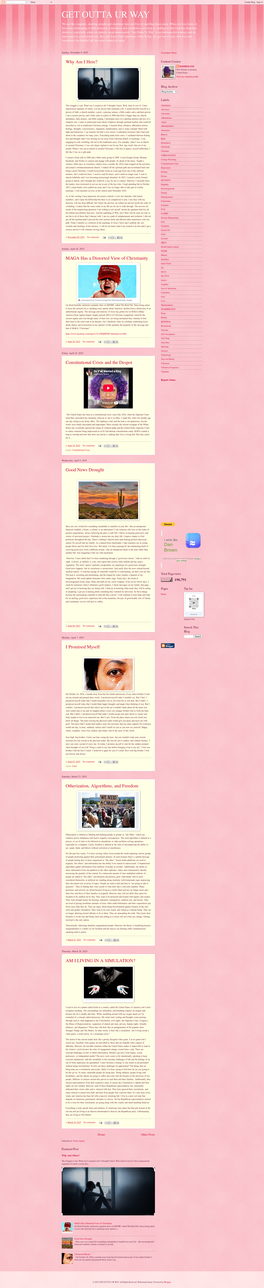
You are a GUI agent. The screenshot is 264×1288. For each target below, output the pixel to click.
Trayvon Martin (167, 359)
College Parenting (168, 159)
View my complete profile (187, 76)
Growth (164, 238)
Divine (164, 176)
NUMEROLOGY (168, 309)
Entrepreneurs (167, 196)
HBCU (164, 242)
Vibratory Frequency (170, 367)
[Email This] (109, 237)
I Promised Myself (83, 646)
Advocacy (165, 109)
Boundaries (166, 142)
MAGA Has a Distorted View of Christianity (107, 258)
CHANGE (165, 146)
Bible (163, 138)
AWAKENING (167, 126)
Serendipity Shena (169, 52)
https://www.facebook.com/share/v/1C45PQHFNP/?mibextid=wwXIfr (96, 333)
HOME (164, 250)
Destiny (164, 171)
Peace (163, 313)
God (163, 221)
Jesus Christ (166, 263)
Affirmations (166, 117)
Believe (164, 134)
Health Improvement (170, 246)
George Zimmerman (169, 217)
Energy (164, 192)
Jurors (163, 271)
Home (101, 1134)
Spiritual (165, 346)
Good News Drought (85, 469)
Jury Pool (165, 275)
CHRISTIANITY (168, 155)
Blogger (167, 1282)
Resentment (166, 325)
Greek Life (165, 230)
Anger (163, 121)
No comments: (93, 237)
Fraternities (166, 201)
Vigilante (165, 371)
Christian (165, 151)
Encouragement (167, 188)
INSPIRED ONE (186, 66)
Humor (164, 255)
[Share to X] (115, 237)
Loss (163, 296)
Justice (164, 280)
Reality (164, 317)
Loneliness (165, 292)
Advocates (165, 113)
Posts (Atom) (79, 1140)
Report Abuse (168, 380)
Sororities (165, 342)
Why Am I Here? (81, 61)
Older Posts (148, 1134)
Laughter (165, 284)
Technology (166, 354)
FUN (163, 209)
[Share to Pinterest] (121, 237)
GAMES (164, 213)
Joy (162, 267)
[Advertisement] (176, 401)
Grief (74, 766)
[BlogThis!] (112, 237)
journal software (188, 559)
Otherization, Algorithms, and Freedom (102, 785)
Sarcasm (164, 329)
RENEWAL (166, 321)
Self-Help (165, 338)
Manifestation (167, 305)
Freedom (165, 205)
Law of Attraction (168, 288)
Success (164, 350)
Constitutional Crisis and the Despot (99, 362)
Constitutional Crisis (81, 449)
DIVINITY (166, 180)
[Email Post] (104, 237)
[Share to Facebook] (118, 237)
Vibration (165, 363)
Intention (165, 259)
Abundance (166, 105)
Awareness (165, 130)
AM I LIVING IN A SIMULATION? (100, 960)
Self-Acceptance (168, 334)
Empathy (165, 184)
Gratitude (165, 225)
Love (163, 300)
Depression (165, 167)
